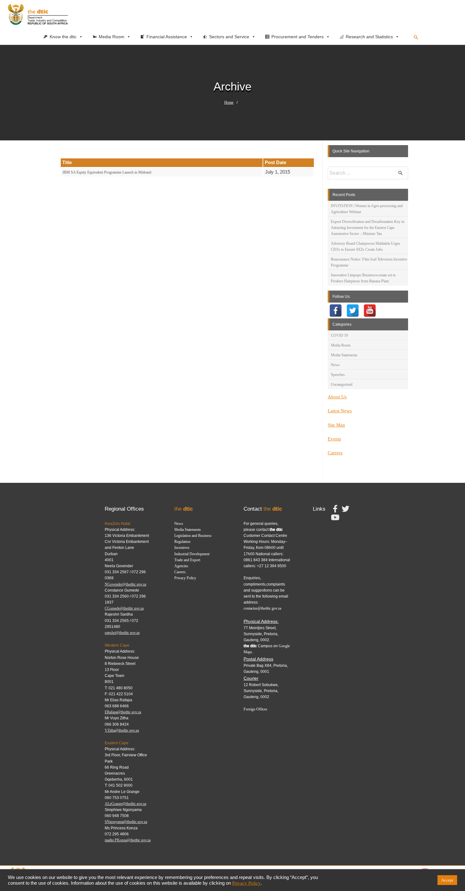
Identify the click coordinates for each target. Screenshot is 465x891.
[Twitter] (352, 310)
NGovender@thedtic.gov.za (125, 584)
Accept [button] (447, 880)
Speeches (338, 374)
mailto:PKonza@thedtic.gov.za (128, 840)
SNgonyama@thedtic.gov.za (126, 822)
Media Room (340, 345)
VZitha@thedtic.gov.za (122, 730)
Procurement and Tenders (297, 36)
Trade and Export (187, 560)
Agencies (181, 566)
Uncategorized (341, 384)
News (335, 365)
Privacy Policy (185, 578)
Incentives (181, 547)
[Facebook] (335, 310)
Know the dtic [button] (63, 36)
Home (228, 102)
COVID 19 (339, 335)
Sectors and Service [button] (229, 36)
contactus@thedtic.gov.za (262, 608)
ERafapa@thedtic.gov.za (123, 712)
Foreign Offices (255, 709)
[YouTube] (369, 310)
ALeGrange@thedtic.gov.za (125, 804)
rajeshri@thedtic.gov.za (122, 632)
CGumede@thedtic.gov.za (124, 608)
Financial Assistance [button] (166, 36)
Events (334, 438)
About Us (337, 396)
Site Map (336, 424)
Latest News (340, 410)
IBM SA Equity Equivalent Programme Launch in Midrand (107, 172)
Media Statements (344, 355)
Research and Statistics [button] (369, 36)
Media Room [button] (111, 36)
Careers (335, 452)
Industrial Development (191, 554)
